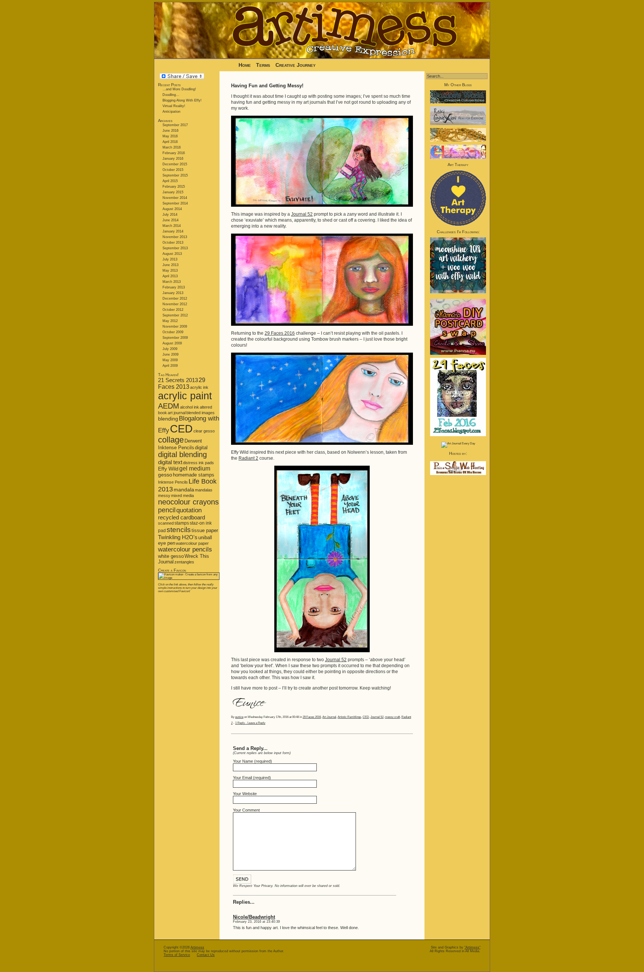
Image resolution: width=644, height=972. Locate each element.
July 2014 (169, 214)
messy (164, 495)
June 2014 (170, 220)
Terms (264, 65)
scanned (166, 523)
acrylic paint (185, 395)
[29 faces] (458, 435)
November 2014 (174, 198)
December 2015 (174, 164)
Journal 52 (302, 214)
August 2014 (172, 209)
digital (201, 447)
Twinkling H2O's (178, 537)
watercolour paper (192, 543)
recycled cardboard (181, 517)
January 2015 (172, 192)
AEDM (168, 406)
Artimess (197, 947)
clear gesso (204, 431)
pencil (167, 510)
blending (168, 419)
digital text (170, 462)
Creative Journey (295, 65)
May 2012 (170, 321)
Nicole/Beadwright (254, 917)
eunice (239, 717)
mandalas (203, 490)
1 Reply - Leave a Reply (250, 723)
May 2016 (170, 136)
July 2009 (169, 349)
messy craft (392, 717)
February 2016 (173, 153)
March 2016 (171, 147)
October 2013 (172, 242)
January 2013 (172, 293)
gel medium (194, 468)
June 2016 (170, 130)
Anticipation (171, 111)
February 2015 (173, 186)
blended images (200, 412)
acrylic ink (199, 387)
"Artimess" (472, 947)
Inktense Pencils (173, 482)
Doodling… (170, 95)
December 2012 (174, 298)
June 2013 (170, 265)
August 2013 (172, 254)
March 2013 (171, 282)
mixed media (182, 495)
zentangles (184, 562)
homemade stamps (193, 475)
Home (245, 65)
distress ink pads (198, 462)
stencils (179, 530)
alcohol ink (189, 407)
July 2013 (169, 259)
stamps (181, 523)
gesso (165, 475)
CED (181, 428)
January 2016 (172, 158)
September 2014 (175, 203)
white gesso (171, 556)
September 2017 (175, 125)
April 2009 (170, 366)
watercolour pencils (185, 549)
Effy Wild (168, 469)
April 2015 (170, 181)
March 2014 (171, 226)
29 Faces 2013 (181, 383)
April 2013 (170, 276)
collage (171, 439)
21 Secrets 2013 (178, 380)
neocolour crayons (188, 502)
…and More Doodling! (179, 89)
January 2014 (172, 231)
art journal (177, 412)
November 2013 (174, 237)
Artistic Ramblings (349, 717)
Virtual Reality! (173, 106)
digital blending (182, 454)
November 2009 (174, 326)
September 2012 (175, 315)
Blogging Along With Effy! (182, 100)
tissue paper (205, 530)
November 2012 (174, 304)
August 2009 (172, 343)
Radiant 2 (248, 458)
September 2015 (175, 175)
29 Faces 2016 (280, 333)
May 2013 (170, 270)
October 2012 (172, 310)
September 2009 (175, 338)
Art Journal (329, 717)
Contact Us (206, 955)
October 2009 (172, 332)
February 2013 (173, 287)
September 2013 (175, 248)
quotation (189, 510)
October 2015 (172, 170)
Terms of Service (177, 955)
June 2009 (170, 354)
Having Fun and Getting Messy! (267, 85)
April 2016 (170, 142)
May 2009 (170, 360)
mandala (184, 490)
